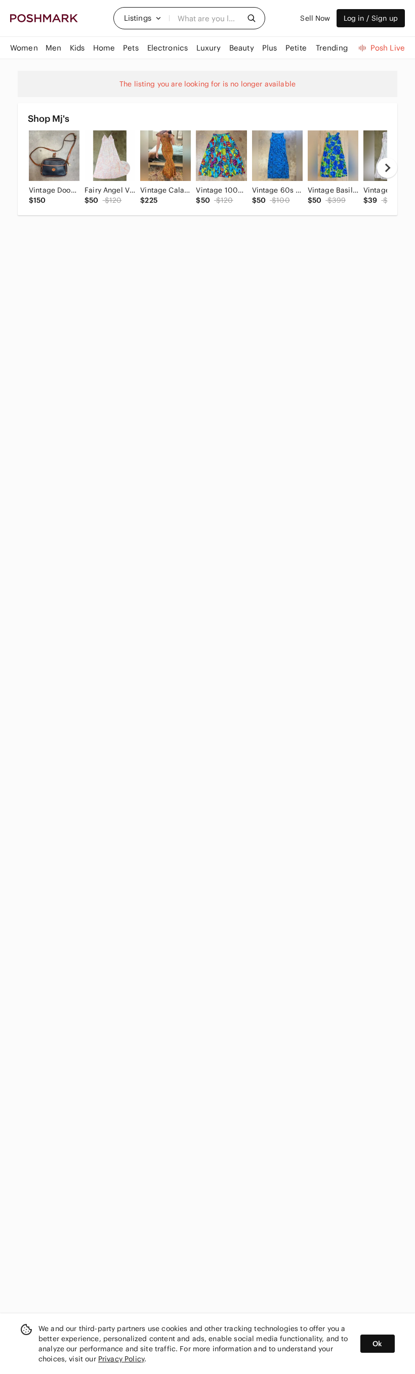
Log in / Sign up (371, 18)
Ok (377, 1343)
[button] (142, 18)
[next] (387, 168)
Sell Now (315, 18)
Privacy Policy (121, 1358)
